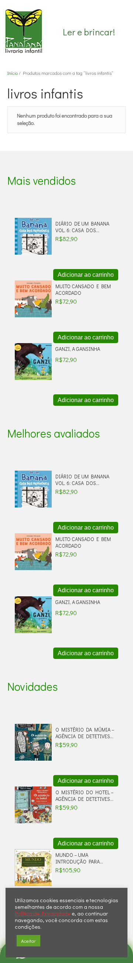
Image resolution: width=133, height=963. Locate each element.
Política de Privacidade (43, 913)
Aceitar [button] (28, 941)
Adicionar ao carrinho (86, 275)
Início (12, 73)
